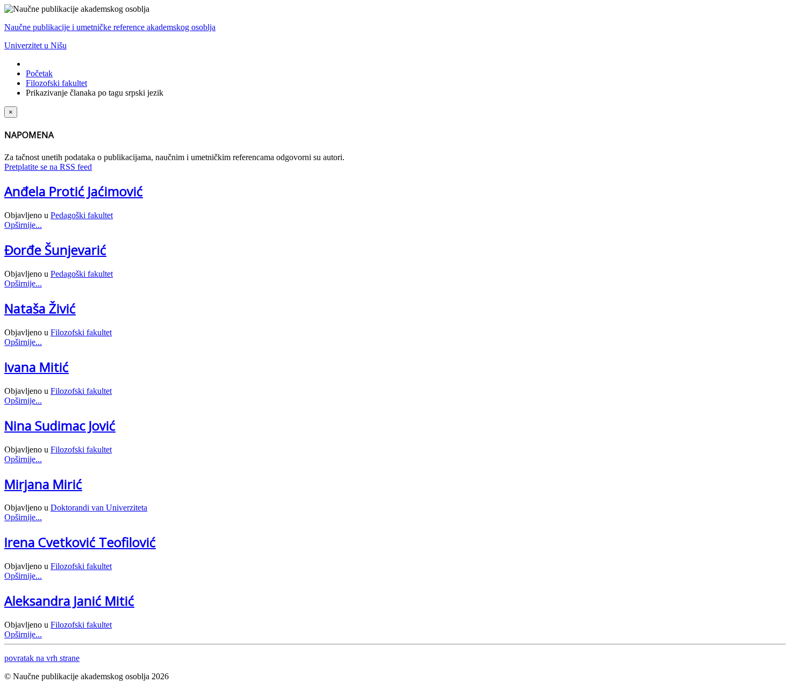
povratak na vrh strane (42, 658)
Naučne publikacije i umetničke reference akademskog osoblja (110, 27)
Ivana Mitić (36, 367)
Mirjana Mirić (43, 484)
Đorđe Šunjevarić (55, 249)
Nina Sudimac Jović (60, 425)
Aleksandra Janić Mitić (69, 600)
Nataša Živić (40, 308)
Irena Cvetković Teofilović (80, 542)
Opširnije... (23, 224)
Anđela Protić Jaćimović (73, 191)
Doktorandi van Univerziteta (99, 507)
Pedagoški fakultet (82, 215)
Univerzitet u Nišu (35, 45)
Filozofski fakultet (56, 83)
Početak (39, 73)
